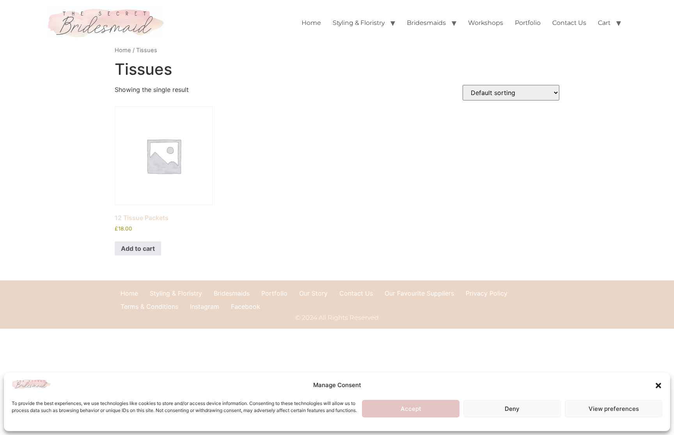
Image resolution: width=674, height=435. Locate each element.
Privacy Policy (486, 293)
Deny (512, 408)
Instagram (204, 306)
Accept (411, 408)
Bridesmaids (426, 22)
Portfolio (528, 22)
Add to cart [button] (138, 248)
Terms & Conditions (149, 306)
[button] (658, 385)
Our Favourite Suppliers (419, 293)
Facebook (245, 306)
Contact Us (569, 22)
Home (311, 22)
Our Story (313, 293)
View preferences (614, 408)
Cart (604, 22)
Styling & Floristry (359, 22)
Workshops (485, 22)
